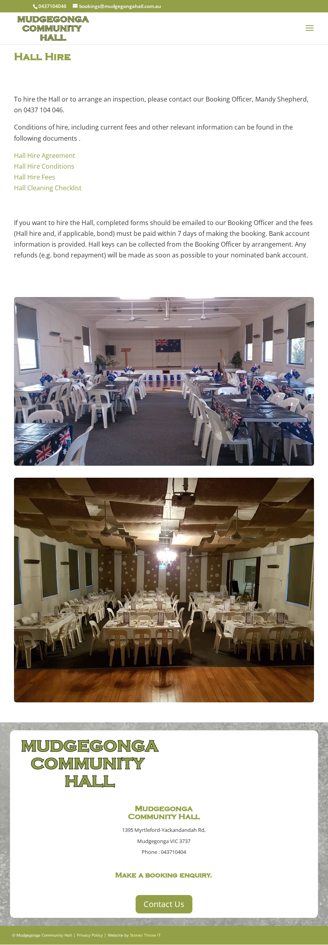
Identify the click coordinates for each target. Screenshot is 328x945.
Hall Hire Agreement (44, 155)
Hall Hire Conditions (44, 166)
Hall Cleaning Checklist (48, 187)
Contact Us (164, 904)
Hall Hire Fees (34, 177)
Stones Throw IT (145, 935)
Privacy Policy (90, 935)
